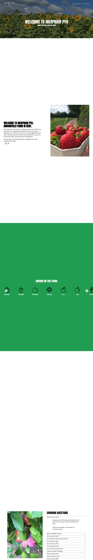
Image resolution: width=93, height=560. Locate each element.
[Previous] (6, 290)
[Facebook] (8, 143)
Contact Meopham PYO (76, 3)
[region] (46, 291)
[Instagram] (6, 143)
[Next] (86, 290)
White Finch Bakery (85, 3)
